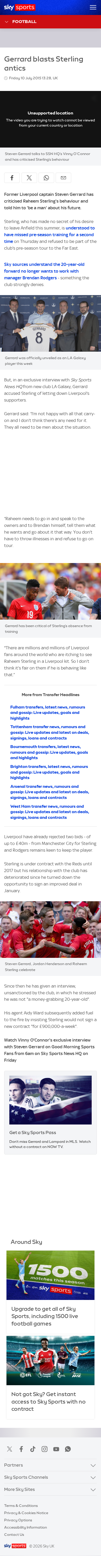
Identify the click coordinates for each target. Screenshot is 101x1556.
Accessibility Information (25, 1527)
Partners (13, 1465)
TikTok (32, 1449)
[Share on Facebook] (12, 178)
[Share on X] (29, 178)
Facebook (21, 1449)
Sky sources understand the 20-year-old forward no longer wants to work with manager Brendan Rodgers (44, 271)
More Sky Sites (19, 1489)
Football (24, 21)
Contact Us (14, 1534)
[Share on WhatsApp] (46, 178)
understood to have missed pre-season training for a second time (49, 234)
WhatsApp (67, 1449)
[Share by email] (63, 178)
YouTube (56, 1449)
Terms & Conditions (21, 1505)
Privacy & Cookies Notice (26, 1513)
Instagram (44, 1449)
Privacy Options (18, 1520)
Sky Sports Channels (26, 1477)
